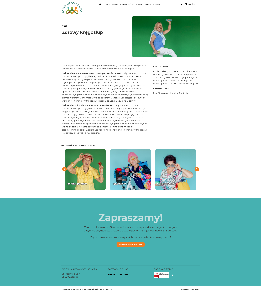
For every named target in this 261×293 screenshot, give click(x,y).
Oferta (114, 4)
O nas (106, 4)
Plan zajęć (125, 4)
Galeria (147, 4)
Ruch (64, 26)
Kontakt (157, 4)
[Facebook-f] (181, 4)
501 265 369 (120, 274)
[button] (64, 169)
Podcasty (137, 4)
